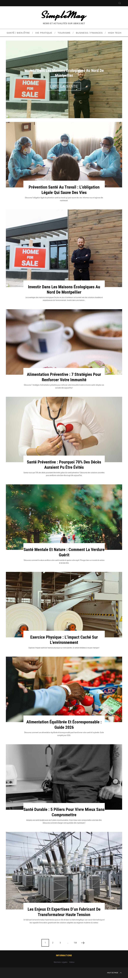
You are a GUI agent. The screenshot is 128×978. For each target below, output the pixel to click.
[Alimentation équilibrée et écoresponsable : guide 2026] (64, 677)
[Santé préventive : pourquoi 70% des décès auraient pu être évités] (64, 417)
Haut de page (112, 960)
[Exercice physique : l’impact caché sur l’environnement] (64, 592)
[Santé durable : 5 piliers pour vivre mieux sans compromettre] (64, 765)
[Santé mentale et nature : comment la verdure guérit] (64, 505)
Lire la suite (64, 80)
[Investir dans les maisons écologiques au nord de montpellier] (64, 236)
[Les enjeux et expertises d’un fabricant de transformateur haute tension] (64, 858)
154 (75, 930)
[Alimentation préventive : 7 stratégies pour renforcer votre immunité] (64, 330)
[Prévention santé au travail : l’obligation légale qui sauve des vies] (64, 142)
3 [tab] (112, 71)
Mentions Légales (61, 950)
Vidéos (71, 950)
